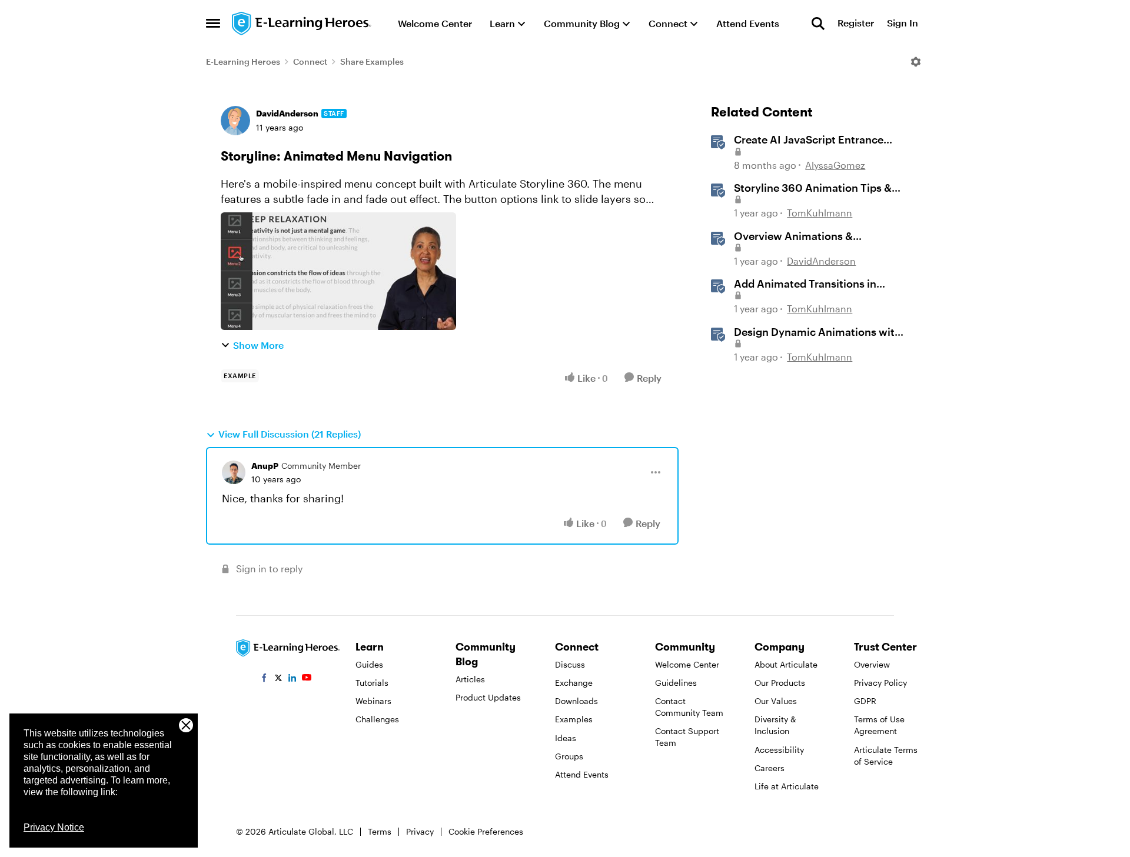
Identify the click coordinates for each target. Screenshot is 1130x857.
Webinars (373, 701)
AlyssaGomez (835, 165)
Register (855, 23)
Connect (310, 61)
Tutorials (371, 683)
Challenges (377, 719)
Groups (569, 756)
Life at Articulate (787, 786)
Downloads (576, 701)
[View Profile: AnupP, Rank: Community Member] (233, 472)
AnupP (264, 466)
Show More (258, 345)
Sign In (902, 23)
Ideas (565, 738)
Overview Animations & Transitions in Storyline (793, 236)
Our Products (780, 683)
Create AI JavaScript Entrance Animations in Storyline (808, 140)
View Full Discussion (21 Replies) (289, 433)
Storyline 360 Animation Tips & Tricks (813, 188)
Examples (574, 719)
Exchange (574, 683)
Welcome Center (687, 664)
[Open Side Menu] (213, 23)
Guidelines (676, 683)
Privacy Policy (880, 683)
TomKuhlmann (819, 212)
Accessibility (779, 750)
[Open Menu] (916, 62)
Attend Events (582, 774)
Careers (770, 768)
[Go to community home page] (302, 23)
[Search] (818, 23)
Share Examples (372, 61)
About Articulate (786, 664)
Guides (369, 664)
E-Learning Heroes (243, 61)
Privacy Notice (54, 827)
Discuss (570, 664)
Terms (379, 831)
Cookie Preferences (485, 831)
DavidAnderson (287, 113)
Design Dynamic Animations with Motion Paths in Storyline (817, 332)
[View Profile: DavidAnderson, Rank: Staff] (235, 120)
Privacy (420, 831)
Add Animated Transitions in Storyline (805, 284)
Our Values (776, 701)
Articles (470, 679)
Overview (872, 664)
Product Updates (488, 697)
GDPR (865, 701)
